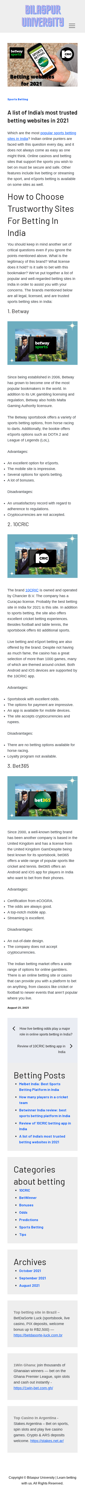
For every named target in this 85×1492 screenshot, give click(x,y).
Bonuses (26, 1205)
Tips (22, 1234)
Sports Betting (17, 99)
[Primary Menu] (72, 25)
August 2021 (29, 1285)
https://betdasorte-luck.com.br (38, 1335)
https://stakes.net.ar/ (47, 1441)
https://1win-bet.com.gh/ (33, 1388)
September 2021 (32, 1278)
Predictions (28, 1219)
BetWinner (28, 1197)
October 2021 (30, 1270)
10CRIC (32, 590)
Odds (23, 1212)
